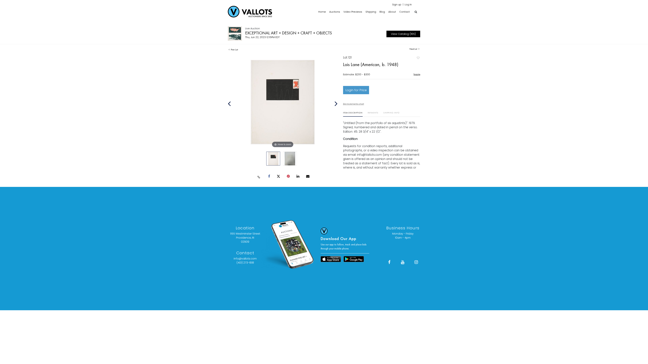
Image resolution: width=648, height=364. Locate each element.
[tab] (353, 114)
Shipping (371, 11)
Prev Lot (234, 49)
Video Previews (352, 11)
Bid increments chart (353, 103)
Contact (404, 11)
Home (322, 11)
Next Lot (414, 49)
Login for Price (356, 90)
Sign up (396, 4)
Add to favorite (418, 58)
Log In (408, 4)
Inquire (417, 74)
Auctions (334, 11)
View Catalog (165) (403, 34)
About (392, 11)
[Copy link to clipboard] (259, 176)
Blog (382, 11)
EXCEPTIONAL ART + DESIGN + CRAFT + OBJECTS (288, 33)
